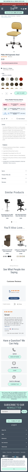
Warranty (4, 178)
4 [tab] (16, 221)
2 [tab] (13, 221)
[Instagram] (14, 425)
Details (3, 124)
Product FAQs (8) (6, 175)
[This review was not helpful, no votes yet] (22, 333)
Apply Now (22, 113)
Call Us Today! (14, 12)
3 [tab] (14, 221)
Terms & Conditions (16, 452)
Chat (14, 370)
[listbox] (14, 82)
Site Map (4, 452)
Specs (3, 171)
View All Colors (6, 75)
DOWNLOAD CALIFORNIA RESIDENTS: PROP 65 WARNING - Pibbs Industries (14, 162)
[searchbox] (7, 304)
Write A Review (14, 298)
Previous (2, 209)
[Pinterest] (16, 425)
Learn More (22, 104)
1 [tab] (11, 221)
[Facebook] (12, 425)
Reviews (4, 182)
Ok (14, 469)
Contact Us (15, 384)
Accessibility (23, 452)
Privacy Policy (9, 452)
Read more (7, 326)
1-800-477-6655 (14, 357)
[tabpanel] (14, 146)
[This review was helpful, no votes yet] (19, 333)
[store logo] (14, 7)
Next (26, 209)
